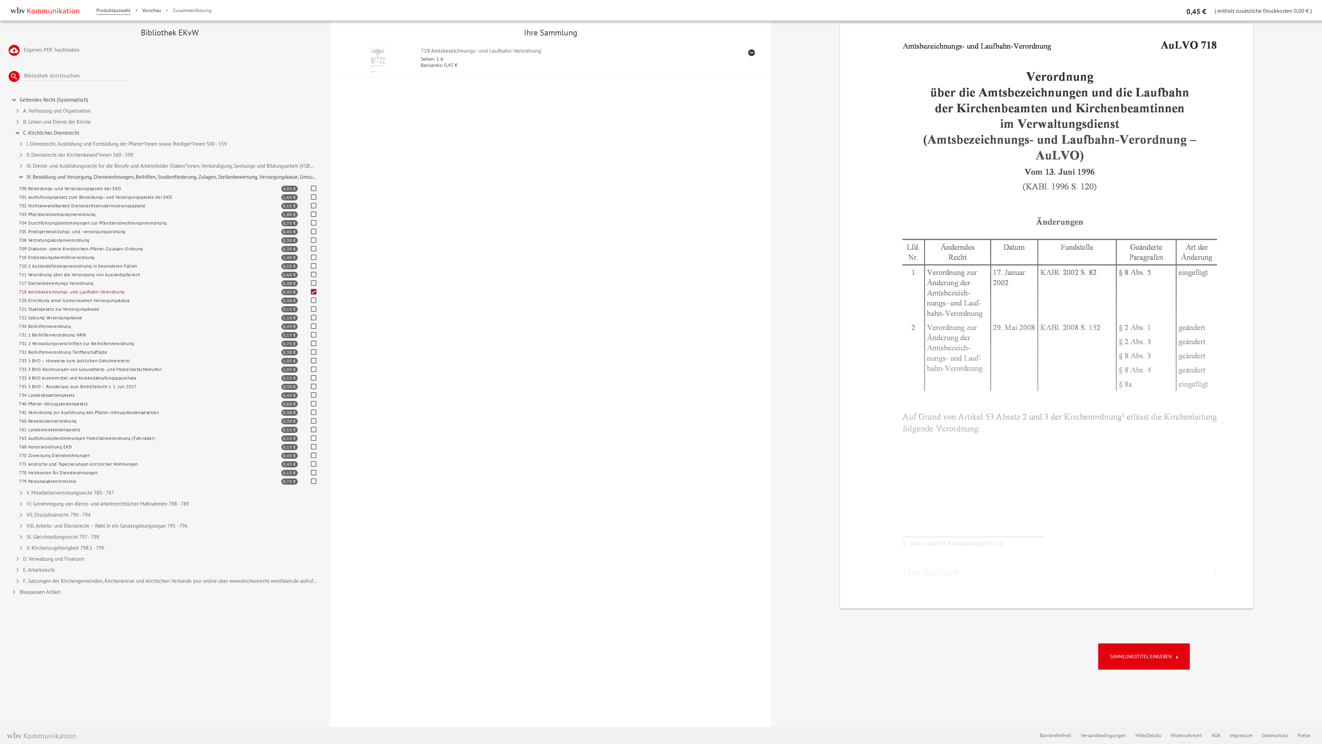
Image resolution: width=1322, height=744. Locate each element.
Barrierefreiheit (1055, 735)
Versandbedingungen (1103, 735)
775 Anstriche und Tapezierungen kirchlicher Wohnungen (78, 464)
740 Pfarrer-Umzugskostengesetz (53, 404)
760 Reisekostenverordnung (48, 421)
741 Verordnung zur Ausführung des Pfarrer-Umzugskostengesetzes (89, 412)
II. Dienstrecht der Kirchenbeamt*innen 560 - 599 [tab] (80, 155)
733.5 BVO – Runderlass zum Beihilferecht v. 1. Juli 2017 (78, 386)
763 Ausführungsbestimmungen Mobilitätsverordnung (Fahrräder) (87, 438)
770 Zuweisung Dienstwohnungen (54, 455)
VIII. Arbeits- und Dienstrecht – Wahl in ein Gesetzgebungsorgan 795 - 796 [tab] (107, 526)
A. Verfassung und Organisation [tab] (57, 110)
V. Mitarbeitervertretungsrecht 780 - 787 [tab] (70, 492)
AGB (1215, 735)
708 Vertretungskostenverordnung (54, 240)
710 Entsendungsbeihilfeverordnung (57, 257)
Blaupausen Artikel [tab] (40, 592)
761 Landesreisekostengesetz (49, 429)
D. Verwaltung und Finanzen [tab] (53, 559)
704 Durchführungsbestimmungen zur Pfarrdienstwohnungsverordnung (93, 223)
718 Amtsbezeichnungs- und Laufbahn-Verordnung (72, 292)
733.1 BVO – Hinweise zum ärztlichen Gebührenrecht (74, 361)
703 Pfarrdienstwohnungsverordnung (57, 214)
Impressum (1241, 735)
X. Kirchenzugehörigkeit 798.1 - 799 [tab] (65, 548)
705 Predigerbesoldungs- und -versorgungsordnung (72, 231)
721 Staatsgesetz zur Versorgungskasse (59, 309)
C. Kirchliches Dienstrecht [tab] (51, 133)
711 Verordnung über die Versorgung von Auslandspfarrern (79, 274)
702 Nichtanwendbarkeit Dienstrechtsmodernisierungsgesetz (82, 206)
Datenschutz (1275, 735)
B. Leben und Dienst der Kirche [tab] (57, 121)
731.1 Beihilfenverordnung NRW (52, 335)
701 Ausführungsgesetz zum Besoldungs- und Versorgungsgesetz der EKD (95, 197)
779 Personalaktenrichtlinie (47, 481)
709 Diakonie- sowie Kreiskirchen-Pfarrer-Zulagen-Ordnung (81, 249)
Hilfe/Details (1148, 735)
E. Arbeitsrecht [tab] (39, 570)
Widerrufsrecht (1186, 735)
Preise (1304, 735)
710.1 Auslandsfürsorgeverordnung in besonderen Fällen (78, 266)
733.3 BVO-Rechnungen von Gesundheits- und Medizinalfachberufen (90, 369)
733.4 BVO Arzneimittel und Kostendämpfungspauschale (78, 378)
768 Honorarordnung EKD (45, 447)
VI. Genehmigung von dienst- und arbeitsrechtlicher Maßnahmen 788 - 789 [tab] (108, 503)
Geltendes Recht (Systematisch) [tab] (54, 99)
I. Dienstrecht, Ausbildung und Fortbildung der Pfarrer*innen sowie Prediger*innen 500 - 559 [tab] (127, 144)
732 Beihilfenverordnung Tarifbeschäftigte (63, 352)
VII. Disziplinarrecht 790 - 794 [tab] (59, 515)
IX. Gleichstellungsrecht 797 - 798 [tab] (63, 537)
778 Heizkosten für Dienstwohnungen (58, 473)
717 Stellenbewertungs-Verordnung (56, 283)
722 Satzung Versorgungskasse (50, 318)
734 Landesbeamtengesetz (47, 395)
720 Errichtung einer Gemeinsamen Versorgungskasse (74, 300)
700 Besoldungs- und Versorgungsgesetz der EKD (70, 188)
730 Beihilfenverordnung (45, 326)
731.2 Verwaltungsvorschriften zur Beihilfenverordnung (76, 343)
